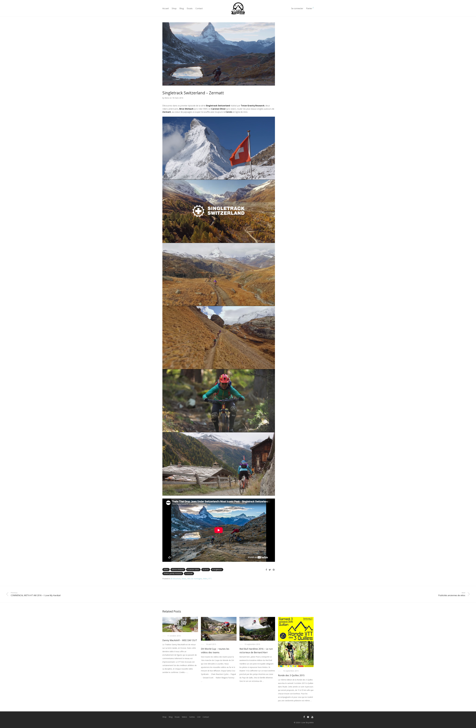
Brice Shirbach (178, 569)
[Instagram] (308, 717)
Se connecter (297, 8)
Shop (174, 8)
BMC (166, 569)
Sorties (192, 717)
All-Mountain (175, 578)
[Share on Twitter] (270, 570)
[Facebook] (304, 717)
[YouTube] (312, 717)
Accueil (165, 8)
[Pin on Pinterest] (274, 570)
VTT (210, 578)
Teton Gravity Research (173, 573)
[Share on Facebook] (266, 570)
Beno (167, 98)
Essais (190, 8)
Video (205, 578)
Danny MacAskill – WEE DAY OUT (179, 640)
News (184, 578)
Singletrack (218, 569)
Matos (184, 717)
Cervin (206, 569)
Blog (181, 8)
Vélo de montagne (194, 578)
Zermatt (190, 573)
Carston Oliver (194, 569)
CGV (198, 717)
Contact (199, 8)
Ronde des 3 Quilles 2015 (291, 675)
